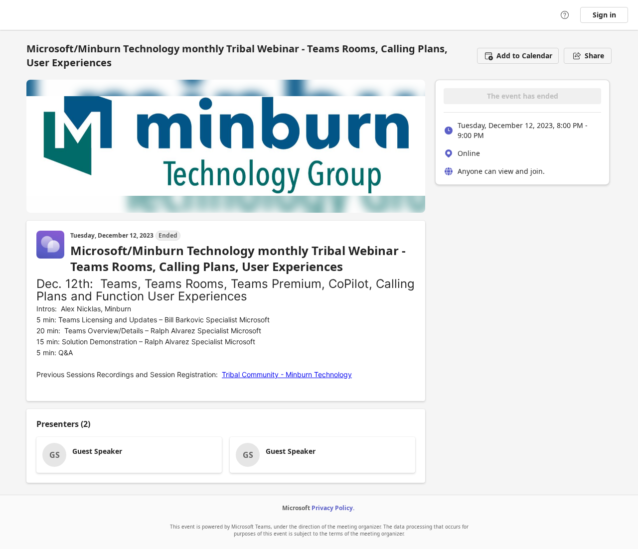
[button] (518, 56)
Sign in (604, 14)
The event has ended (522, 96)
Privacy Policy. (333, 508)
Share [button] (594, 55)
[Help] (564, 14)
